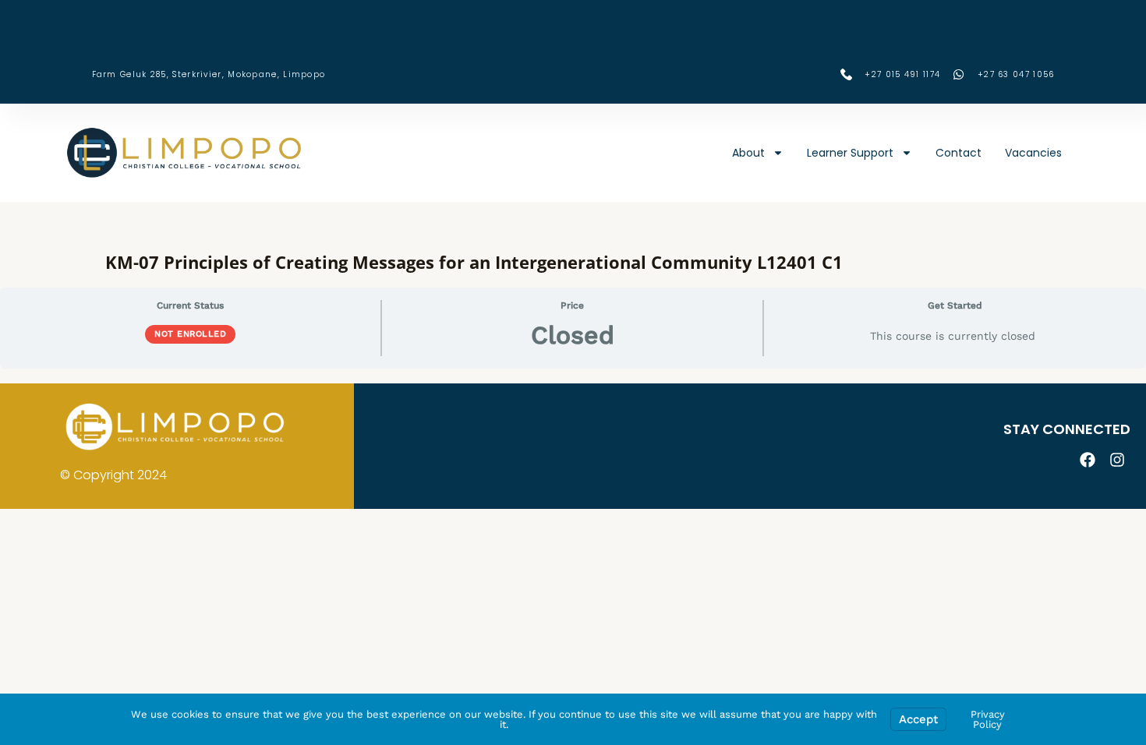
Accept (918, 719)
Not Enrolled (190, 334)
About (748, 153)
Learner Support (850, 153)
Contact (959, 153)
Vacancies (1033, 153)
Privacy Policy (988, 719)
